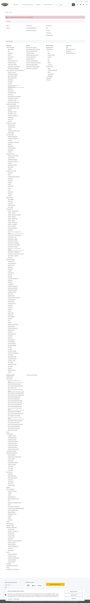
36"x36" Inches (11, 529)
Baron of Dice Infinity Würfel (14, 396)
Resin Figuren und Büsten (13, 506)
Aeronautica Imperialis (13, 74)
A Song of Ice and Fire (11, 170)
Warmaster (10, 366)
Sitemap (48, 30)
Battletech (10, 267)
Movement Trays (10, 523)
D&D (67, 47)
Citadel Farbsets (51, 55)
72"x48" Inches (11, 536)
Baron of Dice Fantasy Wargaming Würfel (15, 390)
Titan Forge (10, 362)
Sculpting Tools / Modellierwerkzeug (16, 508)
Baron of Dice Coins (12, 387)
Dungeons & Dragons (12, 290)
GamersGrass (9, 472)
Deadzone (10, 280)
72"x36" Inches (11, 535)
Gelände (10, 109)
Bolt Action (10, 201)
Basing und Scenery (12, 491)
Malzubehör (48, 77)
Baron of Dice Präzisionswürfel (14, 404)
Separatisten (11, 149)
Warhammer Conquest (13, 98)
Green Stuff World (10, 489)
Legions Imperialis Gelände (32, 55)
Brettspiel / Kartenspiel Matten (15, 540)
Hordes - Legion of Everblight (14, 214)
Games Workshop (10, 47)
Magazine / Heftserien (13, 115)
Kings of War (11, 314)
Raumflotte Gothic (12, 92)
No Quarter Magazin (12, 228)
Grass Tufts (10, 479)
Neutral (9, 188)
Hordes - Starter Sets (12, 222)
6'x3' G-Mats (10, 466)
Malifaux (10, 322)
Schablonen (9, 563)
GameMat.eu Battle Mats (11, 453)
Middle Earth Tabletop (11, 104)
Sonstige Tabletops (10, 259)
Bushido (10, 270)
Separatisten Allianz (12, 165)
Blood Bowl (10, 79)
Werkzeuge (50, 76)
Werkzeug (48, 79)
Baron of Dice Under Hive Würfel (15, 420)
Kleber (49, 68)
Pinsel (49, 72)
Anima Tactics (11, 261)
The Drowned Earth (12, 358)
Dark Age (10, 276)
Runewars (10, 337)
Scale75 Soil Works (12, 559)
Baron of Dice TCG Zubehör (14, 415)
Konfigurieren (74, 595)
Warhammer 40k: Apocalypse (14, 96)
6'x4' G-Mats (10, 460)
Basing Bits (10, 474)
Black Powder (11, 199)
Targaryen (10, 193)
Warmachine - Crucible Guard (14, 235)
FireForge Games (11, 299)
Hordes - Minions (11, 216)
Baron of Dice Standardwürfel (14, 411)
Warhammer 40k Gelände (31, 64)
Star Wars (10, 349)
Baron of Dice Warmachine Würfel (15, 424)
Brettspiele (10, 53)
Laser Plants (10, 481)
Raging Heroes (11, 330)
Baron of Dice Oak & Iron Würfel (15, 402)
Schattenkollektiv (11, 148)
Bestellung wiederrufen (55, 584)
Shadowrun (68, 51)
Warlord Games (9, 197)
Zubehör (10, 121)
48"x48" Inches (11, 533)
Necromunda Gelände (31, 56)
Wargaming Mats (11, 512)
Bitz (9, 51)
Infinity (9, 311)
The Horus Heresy (12, 62)
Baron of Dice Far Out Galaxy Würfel (16, 393)
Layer (49, 60)
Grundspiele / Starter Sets (13, 142)
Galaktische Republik (12, 136)
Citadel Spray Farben (12, 447)
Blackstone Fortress (12, 77)
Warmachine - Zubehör (13, 255)
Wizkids (9, 372)
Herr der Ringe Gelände (31, 51)
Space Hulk (10, 94)
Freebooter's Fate (11, 303)
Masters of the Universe (13, 324)
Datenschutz (16, 599)
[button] (77, 4)
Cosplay (9, 493)
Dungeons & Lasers (12, 291)
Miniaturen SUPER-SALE (32, 375)
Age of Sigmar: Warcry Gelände (33, 49)
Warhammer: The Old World (14, 66)
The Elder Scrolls (11, 360)
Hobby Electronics (12, 496)
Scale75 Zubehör (11, 561)
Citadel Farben (49, 49)
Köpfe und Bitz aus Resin (13, 498)
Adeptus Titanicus (12, 72)
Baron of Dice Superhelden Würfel (15, 413)
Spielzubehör (11, 132)
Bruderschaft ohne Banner (14, 176)
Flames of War (11, 301)
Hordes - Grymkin (12, 212)
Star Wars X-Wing (10, 153)
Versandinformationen (31, 30)
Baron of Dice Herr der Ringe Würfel (16, 394)
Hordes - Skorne (11, 220)
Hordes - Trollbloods (12, 224)
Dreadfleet (10, 81)
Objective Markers (12, 464)
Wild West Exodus (12, 370)
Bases (7, 432)
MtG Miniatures (11, 326)
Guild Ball (10, 307)
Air (48, 51)
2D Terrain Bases (11, 454)
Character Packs (11, 127)
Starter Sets (10, 119)
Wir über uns (29, 25)
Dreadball (10, 282)
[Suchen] (73, 4)
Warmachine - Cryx (12, 237)
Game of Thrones (11, 542)
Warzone (10, 368)
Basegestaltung (49, 47)
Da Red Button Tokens (11, 451)
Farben (9, 495)
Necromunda (11, 90)
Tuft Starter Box (11, 485)
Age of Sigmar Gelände (31, 47)
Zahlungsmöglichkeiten (31, 27)
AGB (47, 27)
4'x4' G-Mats (10, 468)
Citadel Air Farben (12, 435)
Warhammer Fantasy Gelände (32, 66)
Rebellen (10, 144)
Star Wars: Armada (12, 351)
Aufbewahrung (9, 376)
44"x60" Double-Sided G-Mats (14, 456)
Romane (10, 58)
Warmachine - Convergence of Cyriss (14, 232)
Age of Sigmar (11, 49)
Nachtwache (10, 186)
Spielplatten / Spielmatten (12, 565)
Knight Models (11, 316)
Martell (9, 184)
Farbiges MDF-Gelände (13, 462)
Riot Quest (10, 230)
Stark (9, 189)
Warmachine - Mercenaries (14, 244)
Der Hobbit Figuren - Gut (13, 107)
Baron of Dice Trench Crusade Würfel (14, 418)
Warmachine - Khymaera (13, 242)
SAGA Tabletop (11, 339)
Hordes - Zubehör (12, 226)
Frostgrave (10, 305)
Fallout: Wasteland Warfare (14, 297)
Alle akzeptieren (73, 591)
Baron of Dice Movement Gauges (15, 400)
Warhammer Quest (12, 100)
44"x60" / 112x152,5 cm (13, 531)
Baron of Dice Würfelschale (14, 428)
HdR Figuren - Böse (12, 111)
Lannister (10, 182)
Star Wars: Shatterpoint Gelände (33, 62)
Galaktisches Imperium (13, 138)
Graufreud (10, 180)
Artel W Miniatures (12, 263)
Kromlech (10, 318)
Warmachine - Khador (13, 240)
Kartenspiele (11, 312)
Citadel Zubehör (49, 66)
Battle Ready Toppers (12, 477)
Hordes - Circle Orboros (13, 210)
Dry (48, 58)
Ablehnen (74, 598)
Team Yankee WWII (12, 356)
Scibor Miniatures (12, 343)
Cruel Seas (10, 203)
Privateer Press (9, 209)
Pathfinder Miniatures (13, 328)
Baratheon (10, 172)
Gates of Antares (11, 205)
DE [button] (76, 1)
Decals (9, 55)
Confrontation (11, 272)
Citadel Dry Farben (12, 439)
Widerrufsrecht (49, 35)
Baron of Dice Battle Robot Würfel (15, 385)
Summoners (10, 354)
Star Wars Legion (10, 134)
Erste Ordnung (11, 157)
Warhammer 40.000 (12, 64)
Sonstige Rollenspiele (70, 53)
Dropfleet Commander (13, 286)
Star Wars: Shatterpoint (13, 352)
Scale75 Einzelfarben (12, 554)
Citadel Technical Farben (13, 449)
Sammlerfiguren (11, 341)
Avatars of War (11, 265)
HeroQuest (10, 309)
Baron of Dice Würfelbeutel (14, 426)
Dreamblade (10, 284)
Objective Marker (10, 525)
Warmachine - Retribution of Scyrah (16, 253)
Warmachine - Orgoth (12, 246)
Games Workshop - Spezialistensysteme (15, 70)
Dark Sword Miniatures (13, 278)
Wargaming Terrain (12, 514)
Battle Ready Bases (12, 475)
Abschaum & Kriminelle (13, 155)
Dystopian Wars (11, 295)
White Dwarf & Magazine (13, 68)
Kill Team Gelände (30, 53)
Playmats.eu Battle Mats (11, 527)
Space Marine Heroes (12, 60)
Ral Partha (10, 332)
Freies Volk (10, 178)
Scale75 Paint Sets (12, 556)
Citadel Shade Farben (12, 445)
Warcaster (10, 257)
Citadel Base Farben (12, 437)
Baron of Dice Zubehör (13, 430)
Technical (50, 64)
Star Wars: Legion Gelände (32, 60)
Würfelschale (11, 550)
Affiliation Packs (11, 125)
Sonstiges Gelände (30, 58)
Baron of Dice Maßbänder (13, 398)
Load (9, 320)
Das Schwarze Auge (70, 49)
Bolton (9, 174)
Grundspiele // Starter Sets (14, 130)
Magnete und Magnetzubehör (14, 502)
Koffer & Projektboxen (52, 70)
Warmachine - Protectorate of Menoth (14, 249)
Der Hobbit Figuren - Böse (13, 106)
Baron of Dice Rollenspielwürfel (15, 406)
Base (49, 53)
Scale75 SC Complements (13, 557)
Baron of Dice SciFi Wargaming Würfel (14, 409)
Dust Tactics (10, 293)
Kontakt (86, 1)
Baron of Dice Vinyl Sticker (13, 422)
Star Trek (10, 347)
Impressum (10, 599)
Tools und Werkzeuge (12, 510)
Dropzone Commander (13, 288)
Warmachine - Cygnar (12, 239)
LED (9, 500)
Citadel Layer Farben (12, 443)
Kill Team (10, 83)
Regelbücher (11, 117)
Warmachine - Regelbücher (14, 251)
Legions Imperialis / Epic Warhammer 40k (13, 86)
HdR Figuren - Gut (12, 113)
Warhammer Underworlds (13, 102)
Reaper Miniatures (12, 333)
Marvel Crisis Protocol (11, 123)
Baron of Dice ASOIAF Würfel (14, 384)
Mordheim (10, 88)
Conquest (10, 274)
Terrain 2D (10, 548)
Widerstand (10, 167)
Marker (7, 521)
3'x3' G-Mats (10, 470)
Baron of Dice (9, 378)
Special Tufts (11, 483)
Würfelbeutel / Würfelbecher (12, 569)
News (81, 1)
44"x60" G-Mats (11, 458)
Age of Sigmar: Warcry (13, 76)
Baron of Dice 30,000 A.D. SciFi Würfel (14, 381)
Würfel (9, 517)
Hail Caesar (10, 207)
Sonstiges (10, 519)
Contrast (49, 56)
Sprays (49, 62)
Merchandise (11, 56)
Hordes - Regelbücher (13, 218)
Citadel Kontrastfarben (13, 441)
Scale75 (8, 552)
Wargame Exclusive (12, 364)
